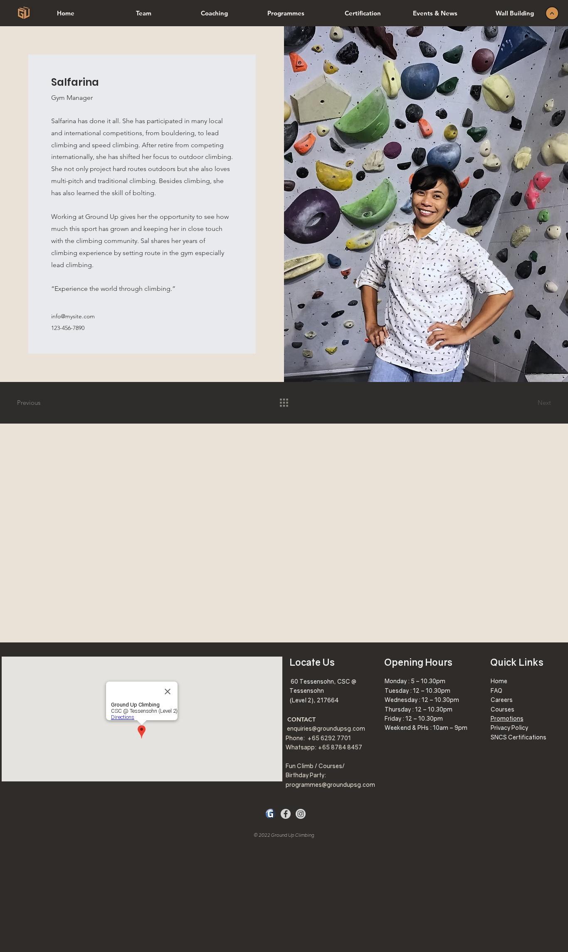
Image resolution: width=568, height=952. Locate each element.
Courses (502, 709)
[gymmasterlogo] (271, 814)
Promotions (507, 718)
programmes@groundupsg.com (330, 784)
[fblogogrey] (286, 814)
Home (499, 680)
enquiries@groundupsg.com (326, 728)
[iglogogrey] (301, 814)
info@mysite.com (73, 316)
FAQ (496, 690)
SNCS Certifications (518, 737)
